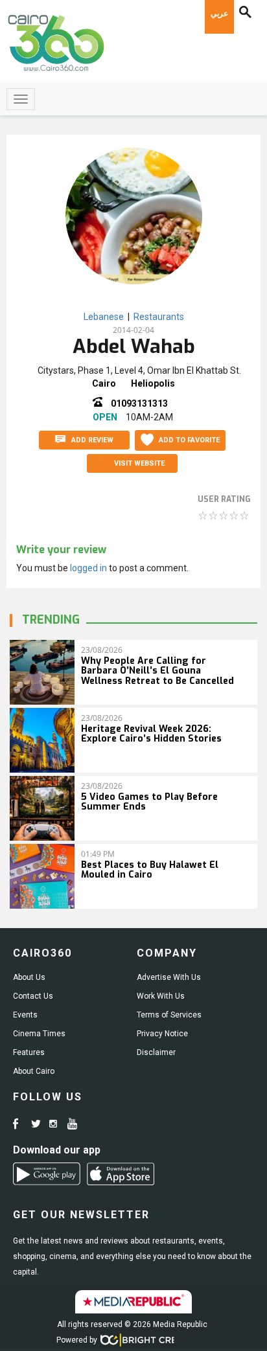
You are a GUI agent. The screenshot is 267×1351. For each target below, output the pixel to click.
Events (25, 1014)
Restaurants (159, 317)
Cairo (104, 383)
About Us (29, 977)
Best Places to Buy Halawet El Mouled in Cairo (149, 870)
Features (29, 1052)
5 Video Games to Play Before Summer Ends (149, 802)
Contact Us (33, 996)
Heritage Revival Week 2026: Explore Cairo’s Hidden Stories (151, 734)
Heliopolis (153, 383)
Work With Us (161, 996)
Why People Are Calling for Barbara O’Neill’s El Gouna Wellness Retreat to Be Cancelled (157, 671)
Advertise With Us (169, 977)
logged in (88, 568)
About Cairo (33, 1071)
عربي (219, 13)
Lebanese (104, 317)
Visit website (139, 463)
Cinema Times (39, 1033)
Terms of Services (169, 1014)
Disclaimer (156, 1052)
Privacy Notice (162, 1033)
